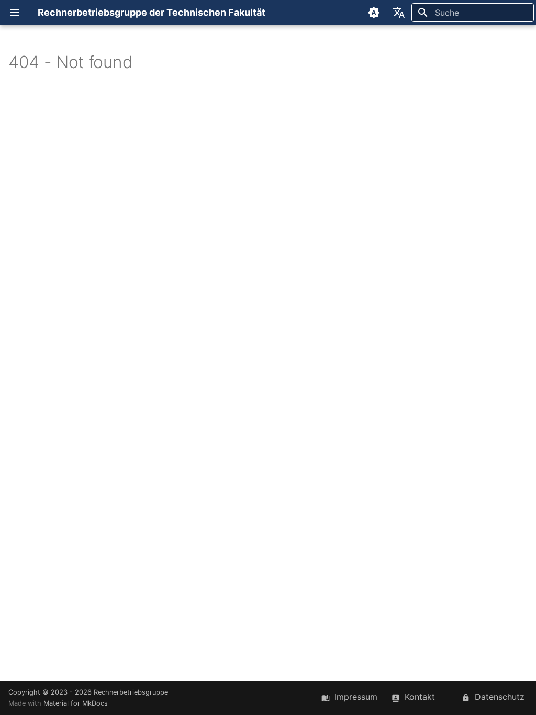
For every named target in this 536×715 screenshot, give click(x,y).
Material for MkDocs (75, 703)
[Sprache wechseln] (398, 12)
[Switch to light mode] (373, 12)
